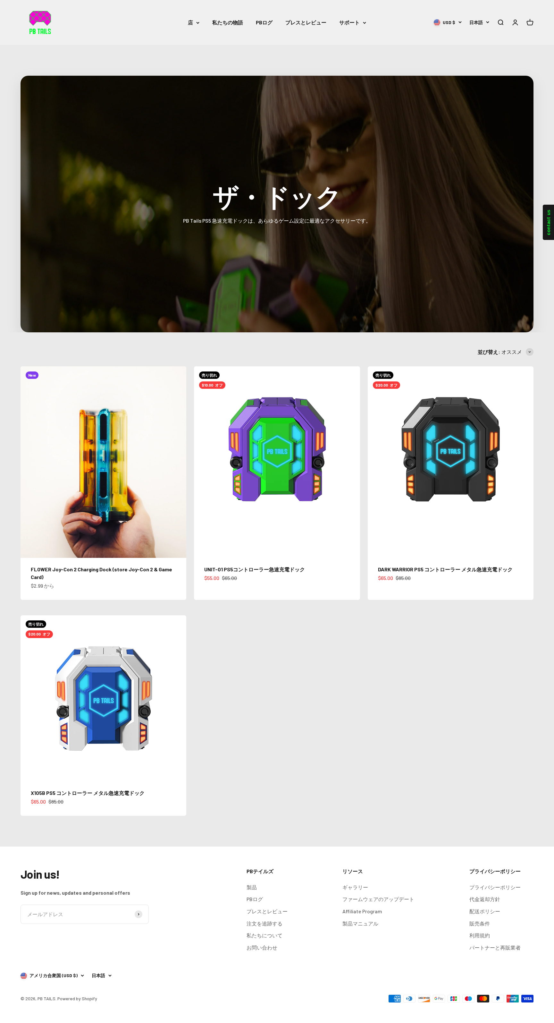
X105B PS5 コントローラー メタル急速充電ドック (88, 793)
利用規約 (479, 935)
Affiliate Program (362, 911)
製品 (252, 887)
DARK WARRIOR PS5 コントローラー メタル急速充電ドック (445, 569)
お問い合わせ (262, 947)
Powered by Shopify (77, 998)
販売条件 (479, 923)
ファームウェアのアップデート (378, 899)
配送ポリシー (484, 911)
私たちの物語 (227, 22)
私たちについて (264, 935)
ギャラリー (355, 887)
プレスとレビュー (305, 22)
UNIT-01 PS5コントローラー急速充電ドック (254, 569)
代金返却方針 (484, 899)
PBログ (264, 22)
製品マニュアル (360, 923)
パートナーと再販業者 (495, 947)
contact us (548, 222)
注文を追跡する (264, 923)
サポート (349, 22)
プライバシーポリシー (495, 887)
